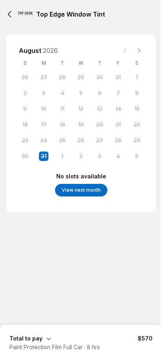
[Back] (9, 14)
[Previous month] (125, 50)
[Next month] (139, 50)
